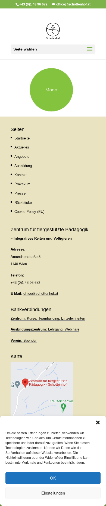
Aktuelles (21, 147)
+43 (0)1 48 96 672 (25, 283)
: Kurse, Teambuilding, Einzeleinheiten (48, 318)
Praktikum (22, 184)
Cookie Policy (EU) (29, 212)
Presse (20, 193)
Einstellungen (53, 493)
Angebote (21, 156)
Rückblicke (23, 203)
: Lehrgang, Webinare (45, 329)
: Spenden (24, 340)
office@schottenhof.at (40, 293)
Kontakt (20, 175)
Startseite (22, 138)
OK (53, 478)
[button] (98, 422)
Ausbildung (23, 166)
